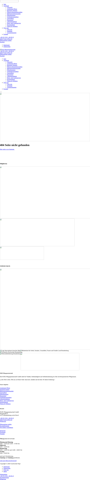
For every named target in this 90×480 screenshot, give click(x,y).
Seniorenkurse (4, 402)
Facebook (2, 432)
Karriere (2, 42)
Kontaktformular (4, 426)
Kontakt (6, 34)
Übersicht (9, 7)
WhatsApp (3, 421)
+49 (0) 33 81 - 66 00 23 (7, 37)
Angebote (6, 6)
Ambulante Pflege (12, 9)
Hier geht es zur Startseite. (7, 149)
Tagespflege (10, 18)
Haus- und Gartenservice (14, 23)
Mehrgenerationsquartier (14, 13)
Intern (5, 471)
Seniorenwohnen (4, 389)
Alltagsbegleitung (12, 21)
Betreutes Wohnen (12, 10)
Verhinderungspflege (13, 17)
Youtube (2, 434)
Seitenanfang (3, 474)
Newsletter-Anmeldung (6, 427)
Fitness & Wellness (12, 26)
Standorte (9, 31)
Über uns (6, 28)
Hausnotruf (10, 20)
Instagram (2, 430)
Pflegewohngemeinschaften (14, 12)
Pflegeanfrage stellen (6, 40)
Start (5, 4)
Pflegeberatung (11, 15)
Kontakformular (4, 477)
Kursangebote (11, 25)
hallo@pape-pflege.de (6, 39)
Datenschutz (7, 46)
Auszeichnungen (11, 32)
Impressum (7, 45)
